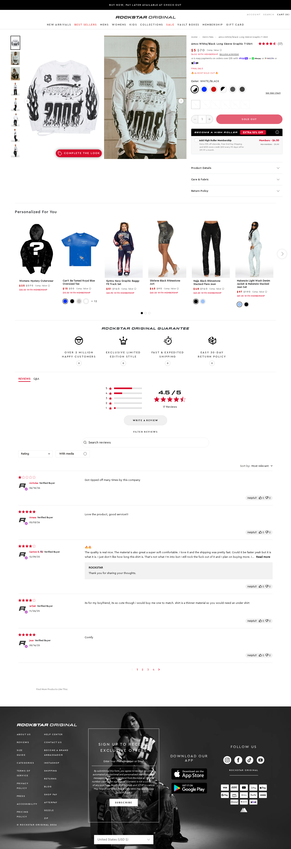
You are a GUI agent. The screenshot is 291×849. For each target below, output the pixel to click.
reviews (23, 742)
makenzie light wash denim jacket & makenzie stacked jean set (253, 283)
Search (268, 14)
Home (194, 37)
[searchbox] (148, 442)
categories (25, 763)
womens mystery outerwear (36, 281)
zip (46, 818)
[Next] (181, 100)
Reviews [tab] (24, 378)
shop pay (51, 794)
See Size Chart (273, 93)
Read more (263, 557)
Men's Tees (208, 37)
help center (53, 734)
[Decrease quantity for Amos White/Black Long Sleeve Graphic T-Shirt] (194, 119)
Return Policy (199, 191)
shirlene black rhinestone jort (165, 282)
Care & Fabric (200, 179)
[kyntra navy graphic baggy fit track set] (124, 249)
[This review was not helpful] (267, 498)
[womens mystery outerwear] (37, 249)
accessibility (27, 804)
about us (24, 734)
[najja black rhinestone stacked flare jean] (211, 249)
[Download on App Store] (189, 774)
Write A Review (145, 420)
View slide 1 (142, 313)
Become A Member (229, 54)
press (21, 796)
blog (48, 787)
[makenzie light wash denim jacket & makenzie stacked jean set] (254, 249)
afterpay (51, 802)
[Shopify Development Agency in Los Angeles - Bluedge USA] (243, 810)
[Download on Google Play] (189, 788)
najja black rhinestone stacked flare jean (206, 282)
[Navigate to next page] (159, 670)
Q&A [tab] (36, 378)
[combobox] (35, 453)
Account (254, 14)
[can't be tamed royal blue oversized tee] (80, 249)
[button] (59, 25)
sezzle (49, 810)
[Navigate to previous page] (132, 670)
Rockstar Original (244, 770)
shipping (50, 771)
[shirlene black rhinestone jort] (167, 249)
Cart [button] (283, 14)
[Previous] (27, 100)
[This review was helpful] (260, 498)
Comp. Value (213, 50)
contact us (53, 742)
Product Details (201, 168)
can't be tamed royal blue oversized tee (79, 282)
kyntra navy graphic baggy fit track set (123, 282)
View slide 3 (149, 313)
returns (50, 779)
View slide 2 (146, 313)
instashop (52, 763)
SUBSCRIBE (123, 802)
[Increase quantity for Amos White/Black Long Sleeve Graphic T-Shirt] (209, 119)
